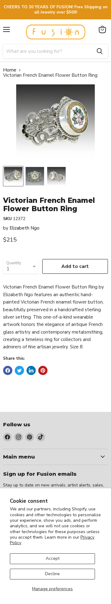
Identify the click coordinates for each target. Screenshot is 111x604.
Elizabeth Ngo (24, 228)
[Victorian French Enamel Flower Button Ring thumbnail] (13, 176)
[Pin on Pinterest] (42, 370)
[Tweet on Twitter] (19, 370)
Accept (53, 558)
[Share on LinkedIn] (31, 370)
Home (9, 70)
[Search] (99, 51)
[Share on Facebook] (7, 370)
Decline (52, 574)
